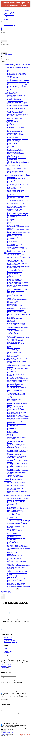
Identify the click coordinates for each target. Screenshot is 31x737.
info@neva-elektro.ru (6, 591)
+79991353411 (23, 5)
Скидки (6, 16)
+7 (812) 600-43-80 (6, 592)
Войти (6, 25)
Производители (8, 13)
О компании (7, 10)
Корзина (4, 734)
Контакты (7, 19)
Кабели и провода (9, 637)
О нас (5, 648)
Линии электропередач (10, 642)
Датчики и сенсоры (9, 640)
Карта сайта (4, 667)
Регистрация (11, 25)
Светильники (8, 639)
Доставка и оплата (9, 15)
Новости (6, 18)
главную (13, 622)
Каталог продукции (9, 12)
